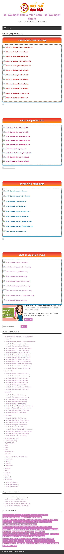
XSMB (6, 445)
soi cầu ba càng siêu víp (9, 536)
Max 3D (8, 461)
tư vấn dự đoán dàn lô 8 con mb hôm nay (18, 374)
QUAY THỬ (8, 477)
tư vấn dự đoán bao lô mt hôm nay (16, 395)
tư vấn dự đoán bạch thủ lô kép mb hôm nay (19, 348)
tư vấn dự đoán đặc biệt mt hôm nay (16, 399)
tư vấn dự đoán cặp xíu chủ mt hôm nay (17, 397)
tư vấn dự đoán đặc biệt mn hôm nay (16, 422)
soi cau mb (46, 534)
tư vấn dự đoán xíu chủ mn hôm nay (16, 435)
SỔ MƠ (7, 475)
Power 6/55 (9, 465)
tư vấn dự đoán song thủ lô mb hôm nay (17, 389)
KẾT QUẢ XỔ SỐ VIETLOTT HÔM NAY (16, 457)
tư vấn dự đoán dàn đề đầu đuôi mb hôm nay (19, 363)
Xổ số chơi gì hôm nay (32, 310)
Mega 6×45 (9, 459)
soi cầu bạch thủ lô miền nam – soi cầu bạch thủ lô (32, 16)
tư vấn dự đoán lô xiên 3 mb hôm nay (17, 380)
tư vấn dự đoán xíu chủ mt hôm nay (16, 412)
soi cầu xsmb (50, 541)
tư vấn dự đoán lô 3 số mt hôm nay (16, 403)
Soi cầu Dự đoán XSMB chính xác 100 (13, 538)
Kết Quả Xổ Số (7, 531)
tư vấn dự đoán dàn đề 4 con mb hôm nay (18, 355)
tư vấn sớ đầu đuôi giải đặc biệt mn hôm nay (19, 431)
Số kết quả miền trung (12, 484)
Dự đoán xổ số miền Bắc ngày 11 (27, 524)
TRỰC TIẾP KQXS (9, 443)
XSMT (6, 449)
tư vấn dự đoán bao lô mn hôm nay (16, 418)
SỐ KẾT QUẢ (8, 479)
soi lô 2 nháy (21, 543)
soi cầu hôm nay (29, 538)
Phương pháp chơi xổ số (11, 438)
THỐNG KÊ (8, 468)
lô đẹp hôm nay (39, 531)
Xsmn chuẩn (8, 415)
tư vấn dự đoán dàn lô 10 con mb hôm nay (18, 366)
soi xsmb (36, 543)
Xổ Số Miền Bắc (54, 543)
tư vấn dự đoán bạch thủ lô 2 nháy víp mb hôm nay (20, 341)
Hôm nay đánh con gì (20, 529)
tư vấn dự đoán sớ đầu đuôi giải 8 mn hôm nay (19, 429)
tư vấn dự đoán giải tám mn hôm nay (16, 425)
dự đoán (27, 519)
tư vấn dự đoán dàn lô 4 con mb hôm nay (18, 368)
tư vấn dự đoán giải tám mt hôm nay (16, 401)
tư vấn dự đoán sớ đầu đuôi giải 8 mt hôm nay (19, 406)
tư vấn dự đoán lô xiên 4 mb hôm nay (17, 382)
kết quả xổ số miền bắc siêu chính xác (23, 531)
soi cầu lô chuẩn (8, 541)
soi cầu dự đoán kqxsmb (38, 536)
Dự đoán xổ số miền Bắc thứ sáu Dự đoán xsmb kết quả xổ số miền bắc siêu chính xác (27, 527)
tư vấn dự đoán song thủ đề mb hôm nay (17, 385)
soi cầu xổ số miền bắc (9, 543)
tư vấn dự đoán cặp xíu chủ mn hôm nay (17, 420)
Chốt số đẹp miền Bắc (42, 515)
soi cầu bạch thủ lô (23, 536)
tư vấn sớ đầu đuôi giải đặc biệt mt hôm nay (18, 408)
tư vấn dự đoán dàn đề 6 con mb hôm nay (18, 357)
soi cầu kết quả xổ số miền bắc (44, 538)
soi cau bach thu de (35, 534)
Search (24, 326)
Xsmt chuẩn (8, 392)
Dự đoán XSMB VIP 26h (45, 522)
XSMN (6, 447)
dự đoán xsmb (34, 522)
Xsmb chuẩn (8, 339)
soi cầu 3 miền (54, 534)
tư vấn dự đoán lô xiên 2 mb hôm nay (17, 378)
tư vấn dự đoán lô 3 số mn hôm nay (16, 427)
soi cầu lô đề (29, 541)
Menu (9, 28)
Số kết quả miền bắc (11, 482)
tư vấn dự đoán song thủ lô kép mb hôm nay (19, 387)
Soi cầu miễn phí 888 (39, 541)
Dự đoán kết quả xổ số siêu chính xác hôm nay (44, 519)
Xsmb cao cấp (9, 371)
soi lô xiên (29, 543)
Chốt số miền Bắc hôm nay (27, 515)
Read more (28, 319)
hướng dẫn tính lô (52, 529)
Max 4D (8, 463)
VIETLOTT (7, 454)
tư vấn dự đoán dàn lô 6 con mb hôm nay (18, 376)
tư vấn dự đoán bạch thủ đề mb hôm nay (17, 346)
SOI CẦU (7, 470)
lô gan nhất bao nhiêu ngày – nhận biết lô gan (42, 305)
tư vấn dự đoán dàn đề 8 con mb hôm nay (18, 359)
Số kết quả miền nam (12, 486)
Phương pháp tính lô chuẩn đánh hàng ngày (16, 534)
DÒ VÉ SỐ (7, 473)
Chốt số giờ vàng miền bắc (10, 515)
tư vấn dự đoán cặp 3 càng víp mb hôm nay (18, 352)
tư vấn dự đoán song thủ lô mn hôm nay (17, 433)
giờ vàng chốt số (8, 529)
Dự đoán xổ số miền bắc (10, 524)
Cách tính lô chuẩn (35, 517)
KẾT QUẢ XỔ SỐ (9, 452)
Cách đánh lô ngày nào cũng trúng (13, 519)
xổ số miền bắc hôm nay (9, 545)
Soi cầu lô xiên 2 (19, 541)
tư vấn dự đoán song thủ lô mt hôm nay (17, 410)
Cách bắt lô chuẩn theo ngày (11, 517)
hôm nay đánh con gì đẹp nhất (36, 529)
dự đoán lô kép (7, 522)
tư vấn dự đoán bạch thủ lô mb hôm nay (17, 350)
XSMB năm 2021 (44, 543)
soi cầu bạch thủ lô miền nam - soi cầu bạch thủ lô (46, 307)
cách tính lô (24, 517)
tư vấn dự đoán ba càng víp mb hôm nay (17, 344)
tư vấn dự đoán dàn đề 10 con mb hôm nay (18, 361)
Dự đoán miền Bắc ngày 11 (20, 522)
